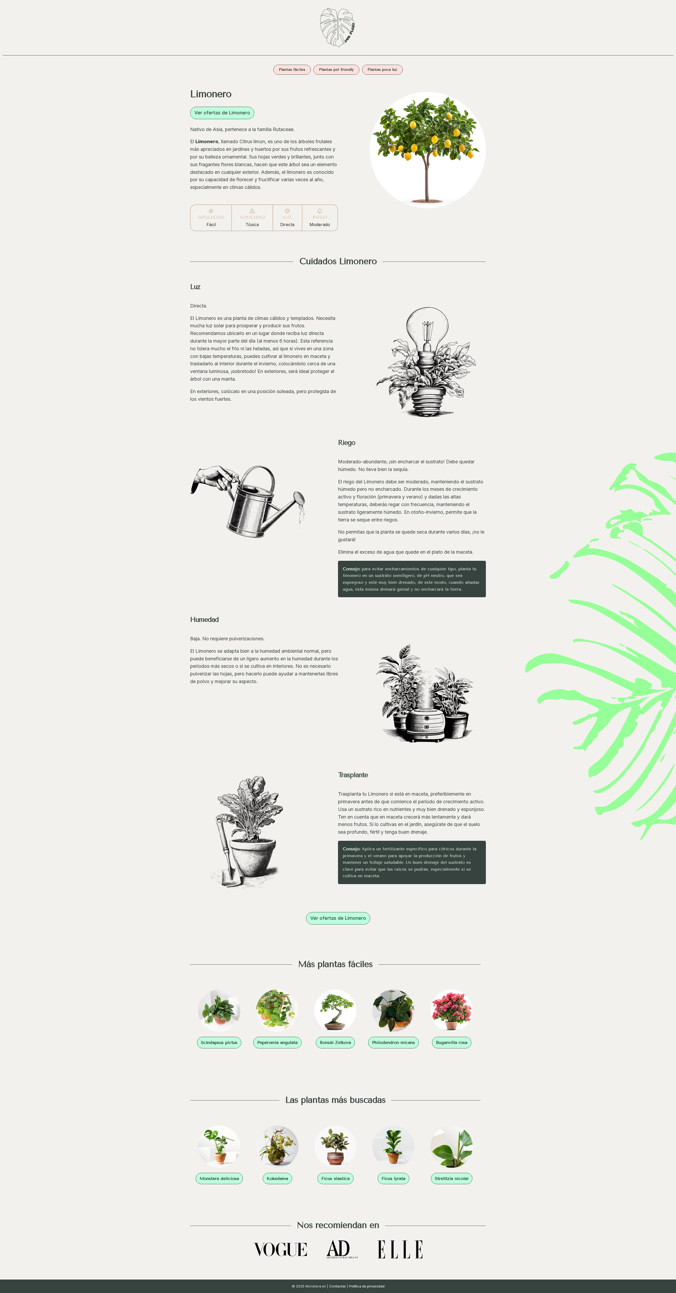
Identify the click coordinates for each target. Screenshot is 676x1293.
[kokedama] (277, 1148)
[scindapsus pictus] (219, 1011)
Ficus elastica (335, 1178)
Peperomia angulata (277, 1042)
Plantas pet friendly (336, 69)
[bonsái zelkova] (335, 1011)
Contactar (337, 1286)
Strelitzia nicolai (451, 1178)
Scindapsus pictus (219, 1042)
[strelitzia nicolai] (451, 1148)
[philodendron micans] (393, 1011)
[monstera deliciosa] (219, 1148)
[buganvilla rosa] (451, 1011)
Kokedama (277, 1178)
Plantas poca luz (382, 69)
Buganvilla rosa (451, 1042)
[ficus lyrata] (393, 1148)
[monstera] (338, 48)
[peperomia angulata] (277, 1011)
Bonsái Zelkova (335, 1042)
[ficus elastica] (335, 1148)
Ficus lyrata (393, 1178)
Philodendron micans (393, 1042)
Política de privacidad (366, 1286)
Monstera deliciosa (219, 1178)
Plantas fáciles (292, 69)
